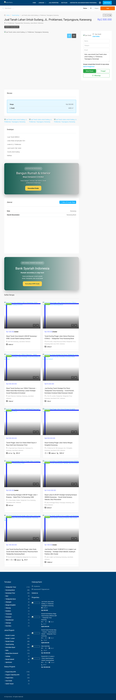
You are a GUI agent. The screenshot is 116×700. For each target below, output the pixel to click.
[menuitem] (100, 3)
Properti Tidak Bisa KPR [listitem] (12, 674)
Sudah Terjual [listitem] (10, 683)
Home (34, 2)
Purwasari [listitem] (8, 617)
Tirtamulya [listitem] (9, 614)
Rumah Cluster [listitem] (10, 641)
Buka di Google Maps (68, 202)
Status (85, 8)
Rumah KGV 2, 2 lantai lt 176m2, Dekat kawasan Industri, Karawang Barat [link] (47, 658)
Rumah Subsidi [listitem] (10, 659)
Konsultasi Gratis (33, 188)
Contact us (35, 593)
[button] (104, 15)
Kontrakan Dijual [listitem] (10, 647)
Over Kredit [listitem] (9, 680)
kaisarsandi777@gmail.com (41, 589)
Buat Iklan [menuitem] (107, 2)
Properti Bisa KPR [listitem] (11, 671)
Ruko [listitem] (7, 650)
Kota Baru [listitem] (8, 626)
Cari (107, 8)
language (41, 2)
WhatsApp (97, 75)
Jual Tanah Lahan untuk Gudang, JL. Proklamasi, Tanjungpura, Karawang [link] (47, 603)
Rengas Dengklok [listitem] (10, 605)
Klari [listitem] (7, 596)
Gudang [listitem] (8, 656)
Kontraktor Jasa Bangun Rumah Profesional (83, 2)
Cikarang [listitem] (8, 608)
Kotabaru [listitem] (8, 611)
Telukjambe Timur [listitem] (11, 587)
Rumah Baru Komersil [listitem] (12, 653)
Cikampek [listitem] (8, 602)
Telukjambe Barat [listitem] (11, 599)
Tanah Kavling (15, 15)
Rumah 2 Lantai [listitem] (10, 635)
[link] (22, 315)
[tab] (69, 36)
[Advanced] (91, 8)
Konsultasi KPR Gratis (32, 284)
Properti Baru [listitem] (9, 677)
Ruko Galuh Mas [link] (45, 646)
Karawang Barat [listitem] (10, 590)
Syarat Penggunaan (89, 66)
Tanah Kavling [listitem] (10, 644)
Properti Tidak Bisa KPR (11, 27)
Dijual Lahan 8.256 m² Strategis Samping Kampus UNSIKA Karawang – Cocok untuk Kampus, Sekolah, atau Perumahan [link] (61, 497)
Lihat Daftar (96, 36)
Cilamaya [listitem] (8, 623)
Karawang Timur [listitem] (10, 593)
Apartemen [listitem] (9, 662)
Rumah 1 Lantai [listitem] (10, 638)
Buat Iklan (64, 2)
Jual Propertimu (54, 2)
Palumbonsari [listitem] (10, 620)
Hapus (97, 8)
